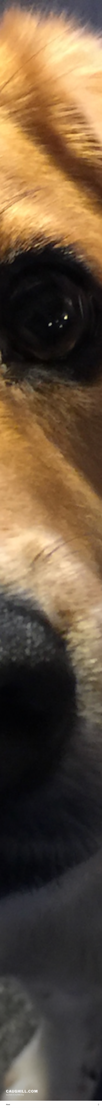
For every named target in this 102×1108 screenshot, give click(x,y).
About (8, 1104)
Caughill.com (22, 1091)
